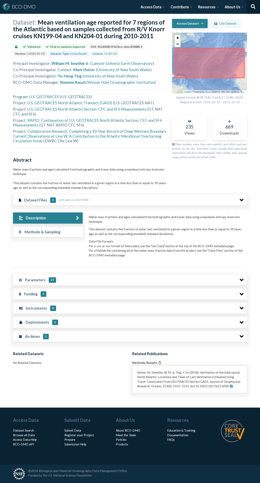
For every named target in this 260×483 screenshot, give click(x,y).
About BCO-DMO (128, 430)
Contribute (180, 7)
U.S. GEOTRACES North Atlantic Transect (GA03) (69, 102)
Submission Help (75, 444)
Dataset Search (23, 430)
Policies (121, 439)
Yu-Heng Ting (70, 76)
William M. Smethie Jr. (70, 63)
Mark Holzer (84, 69)
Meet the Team (126, 435)
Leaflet (187, 91)
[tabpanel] (167, 237)
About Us (232, 7)
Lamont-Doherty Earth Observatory (122, 63)
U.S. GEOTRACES (44, 96)
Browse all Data (24, 435)
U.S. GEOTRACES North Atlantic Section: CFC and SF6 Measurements (86, 109)
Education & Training (181, 430)
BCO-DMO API (23, 444)
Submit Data (72, 430)
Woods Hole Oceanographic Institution (121, 82)
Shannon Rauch (73, 82)
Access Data (151, 7)
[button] (177, 38)
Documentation (177, 435)
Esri (207, 91)
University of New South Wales (123, 69)
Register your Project (79, 435)
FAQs (171, 439)
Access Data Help (25, 439)
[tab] (48, 218)
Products (122, 444)
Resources (207, 7)
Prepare (69, 439)
